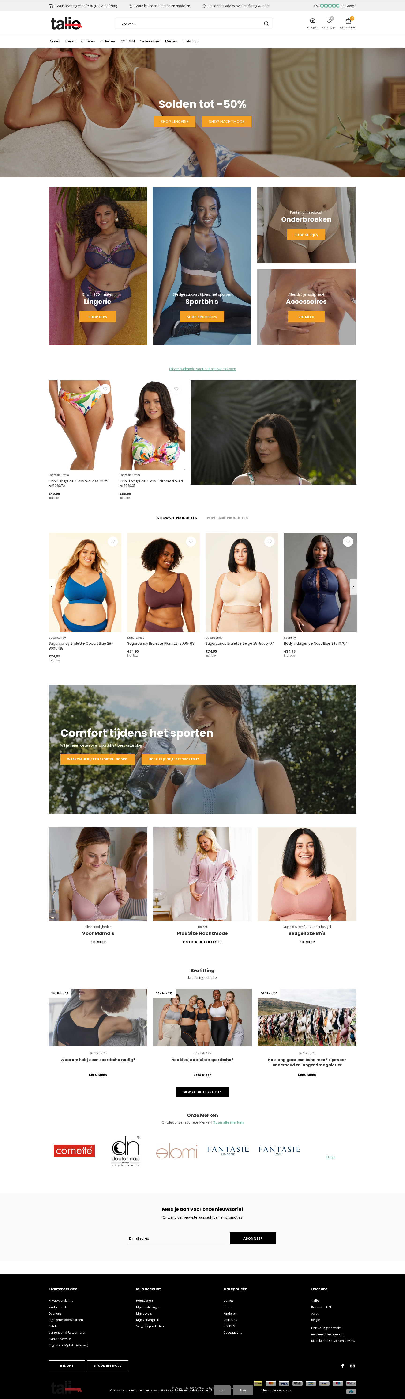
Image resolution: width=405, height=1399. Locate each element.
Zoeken (266, 24)
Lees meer (98, 1074)
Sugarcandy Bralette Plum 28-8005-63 (160, 643)
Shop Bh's (97, 316)
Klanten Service (60, 1339)
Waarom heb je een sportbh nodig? (97, 759)
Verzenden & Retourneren (67, 1332)
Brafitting (190, 41)
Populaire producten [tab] (227, 517)
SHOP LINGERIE (174, 121)
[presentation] (51, 586)
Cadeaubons (150, 41)
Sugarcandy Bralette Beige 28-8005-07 (240, 643)
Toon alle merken (228, 1122)
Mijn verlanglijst (147, 1320)
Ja (222, 1390)
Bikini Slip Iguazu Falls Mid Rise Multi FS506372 (78, 483)
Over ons (55, 1313)
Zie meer (306, 316)
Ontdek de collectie (202, 942)
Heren (70, 41)
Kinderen (88, 41)
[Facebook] (342, 1366)
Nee (243, 1390)
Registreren (144, 1300)
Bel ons (66, 1365)
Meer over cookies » (276, 1390)
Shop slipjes (306, 234)
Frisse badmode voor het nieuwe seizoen (202, 368)
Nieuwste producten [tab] (177, 517)
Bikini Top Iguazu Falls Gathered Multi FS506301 (151, 483)
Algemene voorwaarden (66, 1320)
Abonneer (253, 1238)
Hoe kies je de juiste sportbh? (174, 759)
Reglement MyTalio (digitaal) (68, 1345)
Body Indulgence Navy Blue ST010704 (316, 643)
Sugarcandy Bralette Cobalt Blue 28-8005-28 (81, 646)
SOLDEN (128, 41)
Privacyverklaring (61, 1300)
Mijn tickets (144, 1313)
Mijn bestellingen (148, 1307)
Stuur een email (107, 1365)
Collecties (108, 41)
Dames (54, 41)
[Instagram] (352, 1366)
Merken (171, 41)
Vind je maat (57, 1307)
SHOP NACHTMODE (226, 121)
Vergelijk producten (150, 1326)
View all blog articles (202, 1092)
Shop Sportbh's (202, 316)
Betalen (54, 1326)
